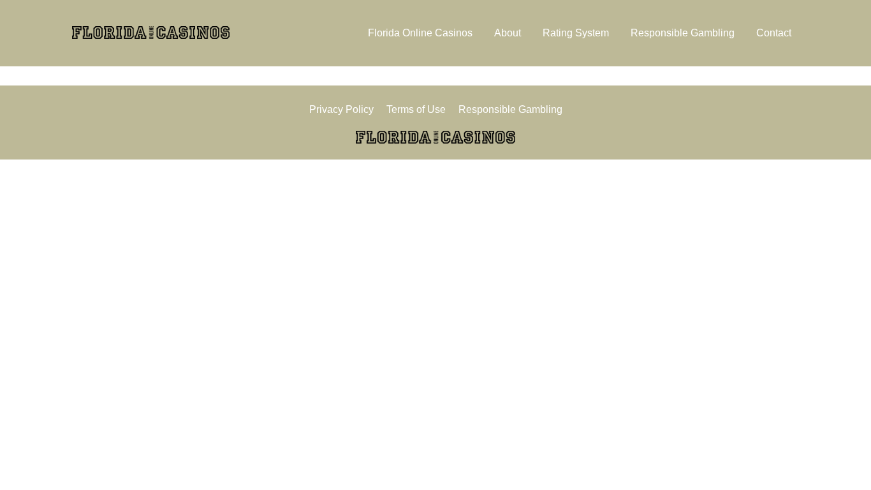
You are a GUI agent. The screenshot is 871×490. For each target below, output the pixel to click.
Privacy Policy (341, 109)
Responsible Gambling (683, 32)
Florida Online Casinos (420, 32)
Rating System (576, 32)
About (507, 32)
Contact (773, 32)
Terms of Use (416, 109)
